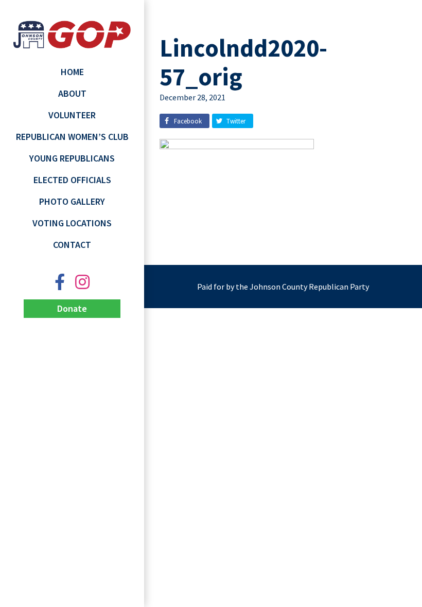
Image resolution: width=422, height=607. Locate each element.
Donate (72, 308)
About (72, 93)
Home (72, 72)
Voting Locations (72, 223)
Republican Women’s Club (72, 136)
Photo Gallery (72, 201)
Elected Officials (72, 180)
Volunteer (72, 115)
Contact (72, 245)
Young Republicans (72, 158)
